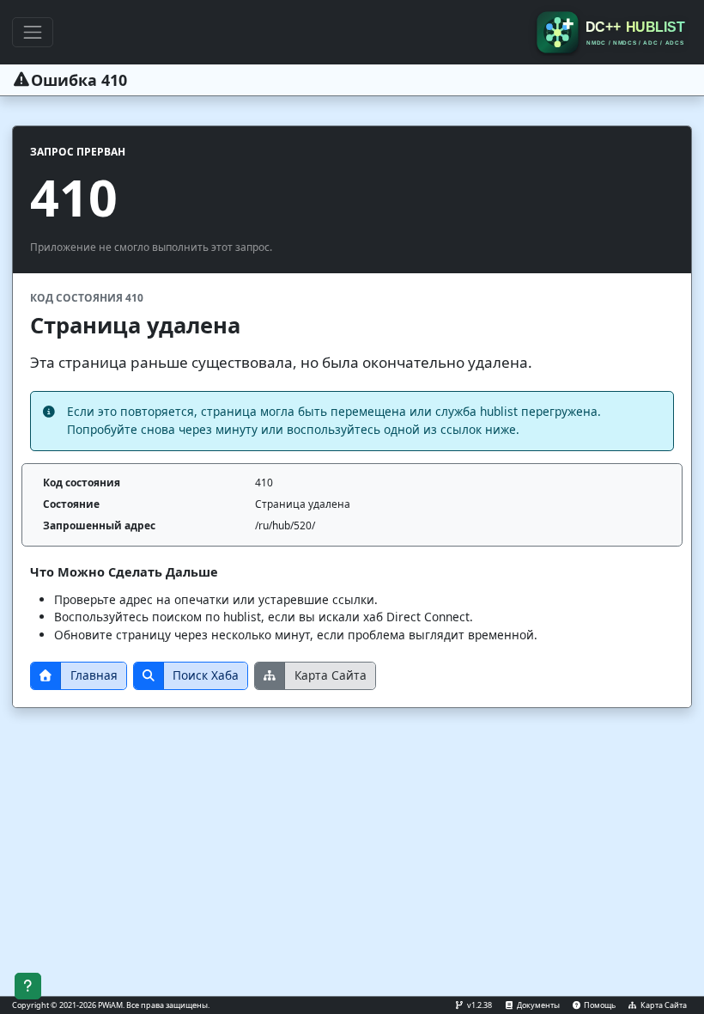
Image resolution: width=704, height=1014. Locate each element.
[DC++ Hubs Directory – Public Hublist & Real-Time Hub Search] (613, 32)
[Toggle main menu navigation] (32, 31)
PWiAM (110, 1005)
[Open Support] (28, 986)
